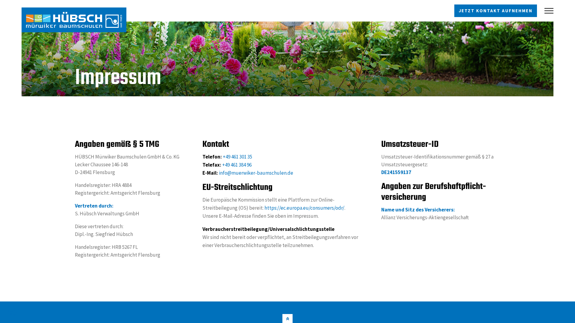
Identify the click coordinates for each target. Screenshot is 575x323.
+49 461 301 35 (237, 156)
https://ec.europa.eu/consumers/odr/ (304, 208)
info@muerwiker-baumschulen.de (256, 173)
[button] (13, 310)
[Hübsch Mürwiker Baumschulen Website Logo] (74, 20)
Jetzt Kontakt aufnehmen (495, 10)
